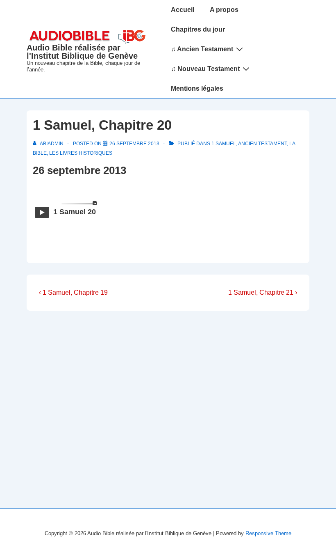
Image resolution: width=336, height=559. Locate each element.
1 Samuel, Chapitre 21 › (262, 292)
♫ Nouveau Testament (205, 68)
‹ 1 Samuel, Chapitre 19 (73, 292)
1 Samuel (223, 144)
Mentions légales (197, 88)
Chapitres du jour (198, 29)
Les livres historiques (80, 153)
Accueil (182, 9)
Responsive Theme (268, 533)
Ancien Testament (262, 144)
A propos (224, 9)
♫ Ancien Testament (202, 49)
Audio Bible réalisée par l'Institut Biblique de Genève (82, 51)
